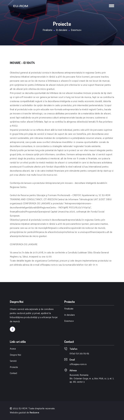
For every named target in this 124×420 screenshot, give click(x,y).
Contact (13, 373)
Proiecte (14, 367)
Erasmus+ (76, 30)
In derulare (61, 30)
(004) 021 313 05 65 (79, 354)
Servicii (13, 361)
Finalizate (47, 30)
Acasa (13, 349)
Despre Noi (15, 355)
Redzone (34, 413)
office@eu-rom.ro (78, 364)
